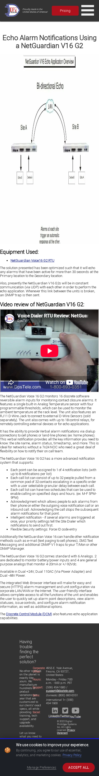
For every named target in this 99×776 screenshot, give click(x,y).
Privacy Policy (72, 755)
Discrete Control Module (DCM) (29, 614)
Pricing (65, 11)
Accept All (78, 767)
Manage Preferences (41, 767)
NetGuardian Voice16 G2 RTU (32, 260)
